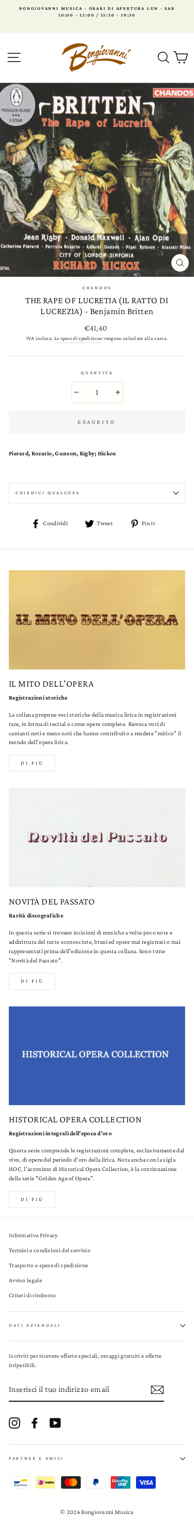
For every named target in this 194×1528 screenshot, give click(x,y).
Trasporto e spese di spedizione (48, 1265)
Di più (32, 763)
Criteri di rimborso (32, 1295)
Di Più (32, 1199)
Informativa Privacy (33, 1235)
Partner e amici (36, 1458)
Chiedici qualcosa (48, 492)
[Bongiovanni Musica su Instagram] (14, 1423)
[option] (97, 12)
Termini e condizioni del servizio (50, 1250)
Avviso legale (25, 1280)
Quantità (97, 372)
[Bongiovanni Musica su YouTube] (55, 1423)
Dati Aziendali (35, 1325)
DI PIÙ (32, 981)
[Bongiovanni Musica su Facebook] (34, 1423)
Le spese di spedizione (78, 338)
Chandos (97, 287)
